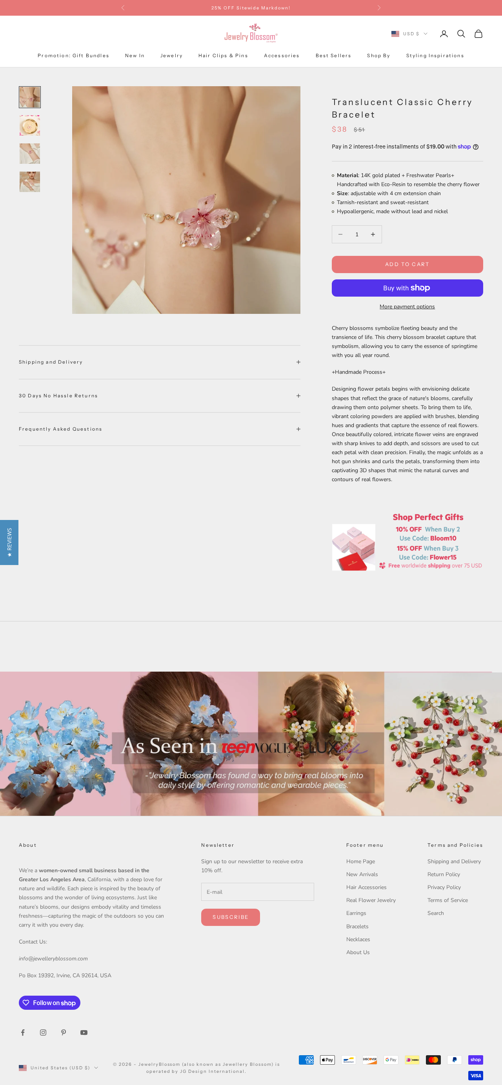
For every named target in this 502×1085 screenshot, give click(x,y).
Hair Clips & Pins (223, 55)
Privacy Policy (444, 887)
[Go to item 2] (30, 125)
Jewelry (171, 55)
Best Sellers (334, 55)
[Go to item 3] (30, 154)
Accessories (282, 55)
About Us (358, 952)
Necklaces (358, 939)
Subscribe (231, 917)
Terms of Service (447, 900)
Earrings (356, 913)
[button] (9, 542)
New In (135, 55)
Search (435, 913)
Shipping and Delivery (454, 861)
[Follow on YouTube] (84, 1032)
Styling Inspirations (435, 55)
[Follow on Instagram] (43, 1032)
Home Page (360, 861)
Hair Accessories (366, 887)
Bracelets (357, 926)
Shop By (378, 55)
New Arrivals (362, 874)
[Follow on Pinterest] (63, 1032)
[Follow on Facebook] (23, 1032)
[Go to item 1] (30, 97)
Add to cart (407, 264)
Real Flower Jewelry (371, 900)
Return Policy (443, 874)
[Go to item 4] (30, 182)
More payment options (407, 306)
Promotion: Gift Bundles (73, 55)
